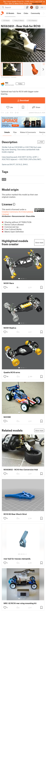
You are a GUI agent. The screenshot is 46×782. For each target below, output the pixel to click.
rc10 (3, 179)
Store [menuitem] (19, 13)
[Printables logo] (2, 13)
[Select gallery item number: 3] (23, 278)
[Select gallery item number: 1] (19, 278)
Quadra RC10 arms (12, 372)
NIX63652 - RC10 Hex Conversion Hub (21, 469)
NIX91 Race (9, 283)
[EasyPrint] (27, 7)
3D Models (6, 20)
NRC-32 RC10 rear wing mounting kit (20, 603)
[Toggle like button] (5, 287)
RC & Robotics (32, 20)
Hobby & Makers (19, 20)
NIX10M (7, 417)
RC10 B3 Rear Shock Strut (15, 514)
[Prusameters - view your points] (31, 7)
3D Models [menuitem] (10, 13)
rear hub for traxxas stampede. (17, 559)
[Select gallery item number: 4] (24, 278)
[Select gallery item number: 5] (26, 278)
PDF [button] (41, 142)
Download (24, 100)
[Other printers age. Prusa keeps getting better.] (23, 122)
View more (39, 243)
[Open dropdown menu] (43, 25)
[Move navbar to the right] (43, 13)
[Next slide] (43, 69)
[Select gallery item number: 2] (21, 278)
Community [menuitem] (35, 13)
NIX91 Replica (10, 328)
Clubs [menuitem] (26, 13)
